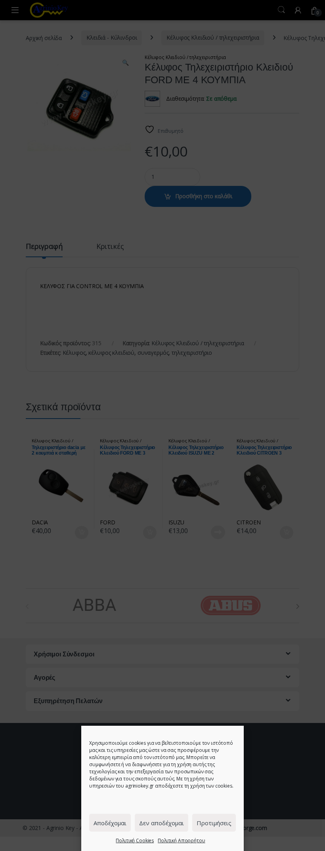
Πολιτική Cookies (135, 840)
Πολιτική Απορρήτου (181, 840)
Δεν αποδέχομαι (161, 823)
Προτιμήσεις (214, 823)
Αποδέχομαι (110, 823)
